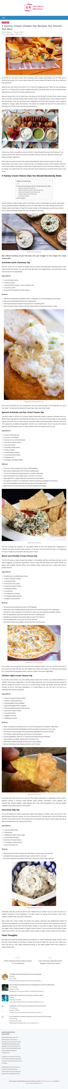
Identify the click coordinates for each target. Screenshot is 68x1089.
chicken (45, 680)
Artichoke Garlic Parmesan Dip (27, 188)
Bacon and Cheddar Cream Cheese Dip (29, 192)
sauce (4, 205)
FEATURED (5, 22)
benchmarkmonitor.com (47, 1081)
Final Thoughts (20, 198)
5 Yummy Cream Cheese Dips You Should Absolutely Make (33, 186)
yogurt (21, 164)
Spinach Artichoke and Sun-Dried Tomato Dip (31, 190)
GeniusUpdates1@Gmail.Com (34, 1083)
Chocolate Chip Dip (24, 196)
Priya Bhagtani (8, 32)
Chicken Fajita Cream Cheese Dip (28, 194)
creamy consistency (16, 152)
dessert (13, 819)
